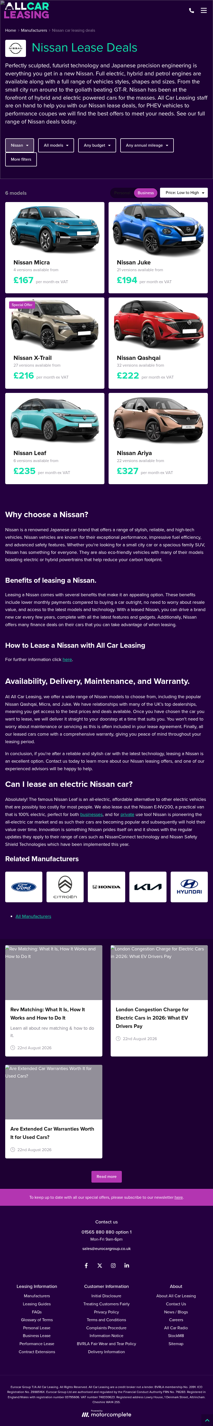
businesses (91, 814)
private (127, 814)
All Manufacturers (33, 916)
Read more (107, 1176)
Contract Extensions (37, 1352)
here (67, 659)
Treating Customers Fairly (106, 1304)
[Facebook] (86, 1267)
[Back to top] (207, 1420)
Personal (122, 193)
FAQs (37, 1312)
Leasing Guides (37, 1304)
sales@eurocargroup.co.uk (106, 1249)
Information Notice (106, 1336)
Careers (176, 1320)
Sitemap (176, 1344)
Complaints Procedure (106, 1328)
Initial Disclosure (106, 1296)
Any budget (94, 145)
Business (146, 193)
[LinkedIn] (127, 1267)
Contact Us (176, 1304)
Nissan (17, 145)
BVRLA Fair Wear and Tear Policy (106, 1344)
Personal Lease (36, 1328)
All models (53, 145)
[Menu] (203, 10)
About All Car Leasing (176, 1296)
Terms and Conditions (106, 1320)
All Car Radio (176, 1328)
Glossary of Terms (37, 1320)
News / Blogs (176, 1312)
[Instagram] (113, 1267)
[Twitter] (99, 1267)
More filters (21, 159)
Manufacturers (37, 1296)
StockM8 (176, 1336)
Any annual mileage (144, 145)
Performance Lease (36, 1344)
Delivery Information (106, 1352)
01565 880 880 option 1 (106, 1232)
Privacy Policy (106, 1312)
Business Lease (37, 1336)
